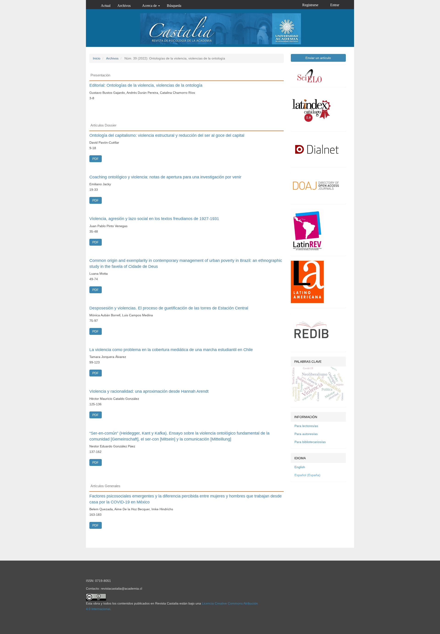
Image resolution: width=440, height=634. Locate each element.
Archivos (124, 6)
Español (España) (307, 475)
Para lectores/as (306, 426)
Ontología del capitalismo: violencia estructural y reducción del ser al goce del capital (166, 135)
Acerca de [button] (150, 6)
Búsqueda (174, 6)
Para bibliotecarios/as (310, 442)
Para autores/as (306, 434)
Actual (105, 6)
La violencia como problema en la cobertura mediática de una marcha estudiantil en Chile (171, 349)
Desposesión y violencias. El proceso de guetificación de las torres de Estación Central (168, 308)
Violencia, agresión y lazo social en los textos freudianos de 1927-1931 (154, 218)
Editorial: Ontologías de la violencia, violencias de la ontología (145, 85)
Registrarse (310, 5)
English (299, 467)
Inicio (96, 58)
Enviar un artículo (318, 58)
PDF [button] (95, 159)
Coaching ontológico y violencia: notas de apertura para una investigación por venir (165, 177)
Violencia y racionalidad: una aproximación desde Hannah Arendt (149, 391)
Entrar (334, 5)
